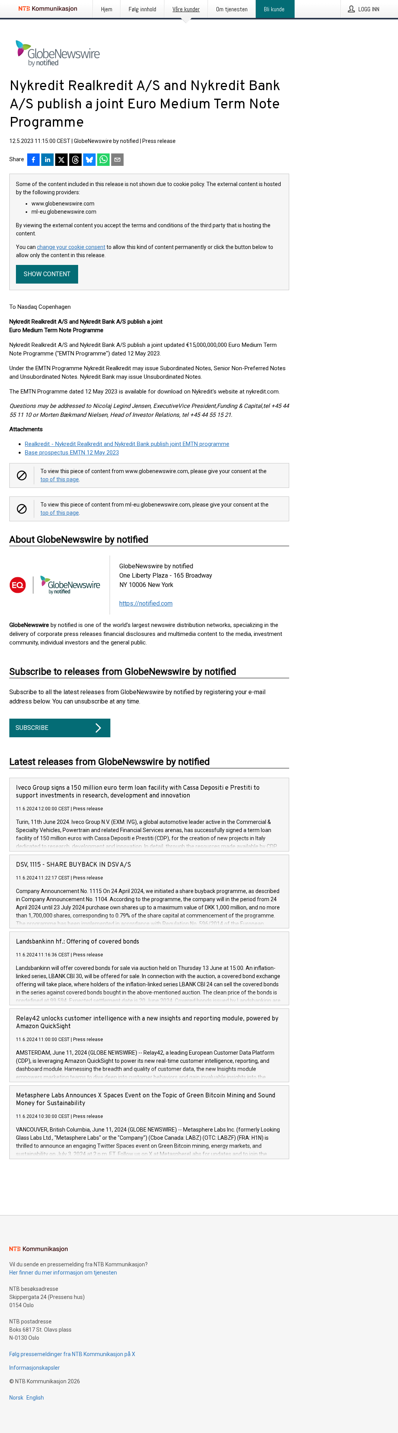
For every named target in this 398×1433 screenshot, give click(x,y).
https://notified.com (146, 603)
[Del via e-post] (117, 160)
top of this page (59, 479)
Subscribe (32, 727)
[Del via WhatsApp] (103, 160)
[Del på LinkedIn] (47, 160)
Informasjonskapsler (34, 1368)
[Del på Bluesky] (89, 160)
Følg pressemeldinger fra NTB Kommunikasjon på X (72, 1354)
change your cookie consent (71, 247)
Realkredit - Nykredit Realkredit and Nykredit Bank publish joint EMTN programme (127, 444)
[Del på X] (61, 160)
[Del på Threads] (75, 160)
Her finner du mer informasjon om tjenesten (63, 1272)
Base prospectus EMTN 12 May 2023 (72, 452)
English (35, 1398)
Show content (47, 274)
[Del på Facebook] (33, 160)
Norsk (16, 1398)
